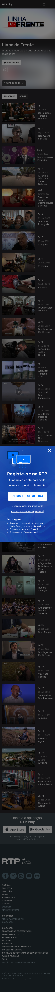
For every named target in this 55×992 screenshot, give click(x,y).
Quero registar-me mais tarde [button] (27, 506)
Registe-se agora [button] (27, 496)
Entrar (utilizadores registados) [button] (27, 511)
